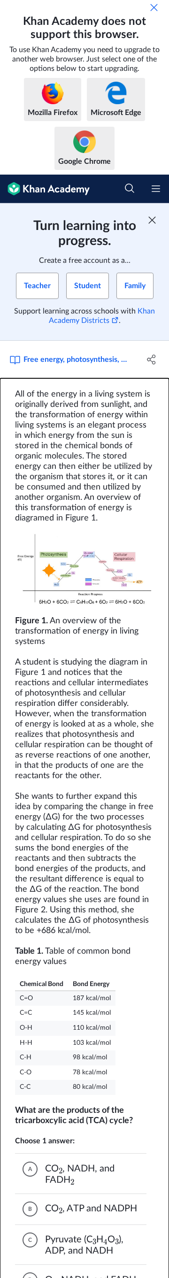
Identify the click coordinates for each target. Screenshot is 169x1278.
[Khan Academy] (45, 189)
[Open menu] (155, 188)
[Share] (152, 359)
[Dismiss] (153, 7)
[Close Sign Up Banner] (152, 220)
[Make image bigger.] (84, 570)
